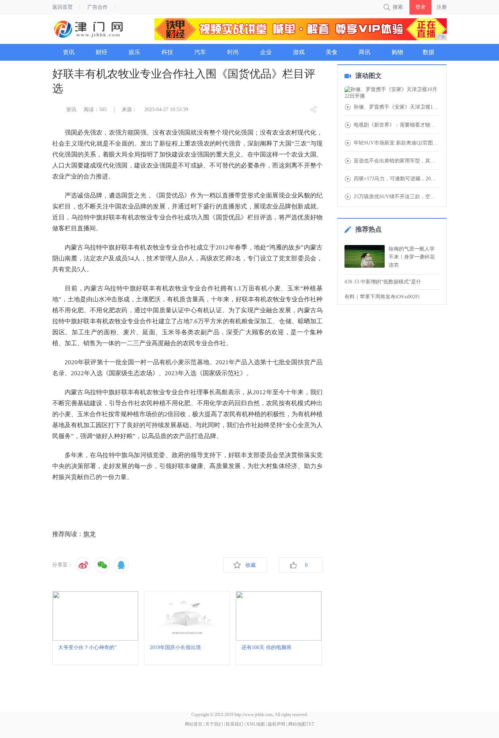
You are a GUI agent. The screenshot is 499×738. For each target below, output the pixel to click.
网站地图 (297, 724)
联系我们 (234, 724)
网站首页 (193, 724)
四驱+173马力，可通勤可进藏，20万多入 (396, 178)
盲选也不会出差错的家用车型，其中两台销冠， (396, 160)
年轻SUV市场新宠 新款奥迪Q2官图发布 (396, 143)
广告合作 (97, 7)
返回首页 (62, 7)
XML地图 (255, 724)
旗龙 (89, 534)
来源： (129, 109)
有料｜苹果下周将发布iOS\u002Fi (382, 297)
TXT (310, 724)
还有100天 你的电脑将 (266, 647)
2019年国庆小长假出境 (175, 647)
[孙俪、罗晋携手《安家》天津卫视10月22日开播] (391, 92)
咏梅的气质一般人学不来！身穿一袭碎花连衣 (412, 257)
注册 (442, 7)
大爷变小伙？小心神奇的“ (87, 647)
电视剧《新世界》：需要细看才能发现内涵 (396, 125)
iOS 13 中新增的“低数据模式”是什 (382, 282)
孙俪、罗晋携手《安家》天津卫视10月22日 (396, 107)
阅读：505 (95, 109)
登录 (420, 7)
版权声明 (276, 724)
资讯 (71, 109)
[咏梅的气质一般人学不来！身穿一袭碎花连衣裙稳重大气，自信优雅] (364, 256)
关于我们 (214, 724)
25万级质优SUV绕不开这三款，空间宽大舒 (396, 196)
